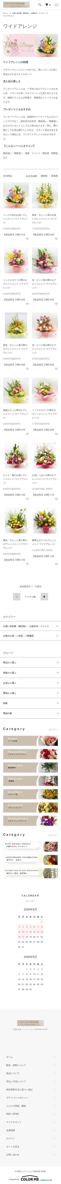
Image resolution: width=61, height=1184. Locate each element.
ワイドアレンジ (8, 16)
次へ (44, 596)
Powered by (14, 1179)
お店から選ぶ (9, 682)
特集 (5, 703)
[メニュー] (56, 4)
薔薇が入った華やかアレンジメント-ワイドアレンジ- (15, 413)
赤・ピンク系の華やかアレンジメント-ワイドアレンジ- (44, 283)
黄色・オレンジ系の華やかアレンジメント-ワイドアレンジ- (15, 348)
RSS (8, 1113)
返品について (12, 1073)
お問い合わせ (12, 1154)
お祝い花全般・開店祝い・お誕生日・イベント (28, 13)
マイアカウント (14, 1122)
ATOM (16, 1113)
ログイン (10, 1138)
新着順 (54, 175)
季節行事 (7, 713)
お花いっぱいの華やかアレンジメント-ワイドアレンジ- (44, 478)
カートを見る (12, 1146)
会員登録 (10, 1130)
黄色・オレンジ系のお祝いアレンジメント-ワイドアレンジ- (44, 218)
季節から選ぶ (9, 693)
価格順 (44, 175)
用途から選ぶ (9, 672)
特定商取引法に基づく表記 (19, 1089)
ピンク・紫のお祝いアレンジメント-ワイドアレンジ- (15, 478)
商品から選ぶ (9, 662)
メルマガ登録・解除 (16, 1105)
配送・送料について (16, 1065)
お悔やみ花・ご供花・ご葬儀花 (18, 635)
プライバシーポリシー (17, 1097)
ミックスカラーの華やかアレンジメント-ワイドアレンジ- (15, 283)
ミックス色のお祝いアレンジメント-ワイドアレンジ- (15, 218)
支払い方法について (16, 1081)
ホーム (5, 13)
